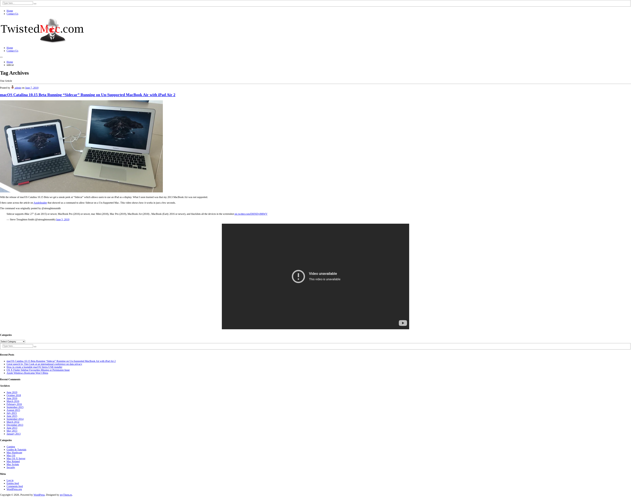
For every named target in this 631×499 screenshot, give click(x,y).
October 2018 (14, 395)
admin (17, 87)
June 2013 (12, 427)
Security (11, 467)
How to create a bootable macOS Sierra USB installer (34, 367)
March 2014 (13, 422)
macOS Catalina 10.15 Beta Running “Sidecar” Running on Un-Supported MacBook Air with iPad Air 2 (87, 95)
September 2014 (15, 419)
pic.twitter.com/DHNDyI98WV (251, 213)
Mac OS (11, 455)
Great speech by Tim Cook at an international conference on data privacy (44, 364)
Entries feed (13, 483)
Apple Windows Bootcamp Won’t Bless (27, 373)
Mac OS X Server (16, 458)
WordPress (39, 494)
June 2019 (12, 392)
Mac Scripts (13, 464)
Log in (10, 480)
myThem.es (66, 494)
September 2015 (15, 407)
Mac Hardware (14, 452)
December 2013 (15, 425)
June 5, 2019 (62, 219)
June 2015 (12, 416)
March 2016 (13, 401)
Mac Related (13, 461)
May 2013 (12, 430)
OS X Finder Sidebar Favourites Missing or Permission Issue (38, 370)
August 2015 (13, 410)
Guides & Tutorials (16, 449)
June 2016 (12, 398)
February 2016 (14, 404)
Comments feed (15, 486)
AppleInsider (40, 202)
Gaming (11, 446)
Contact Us (12, 13)
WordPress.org (14, 489)
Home (10, 10)
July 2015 (12, 413)
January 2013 (14, 433)
